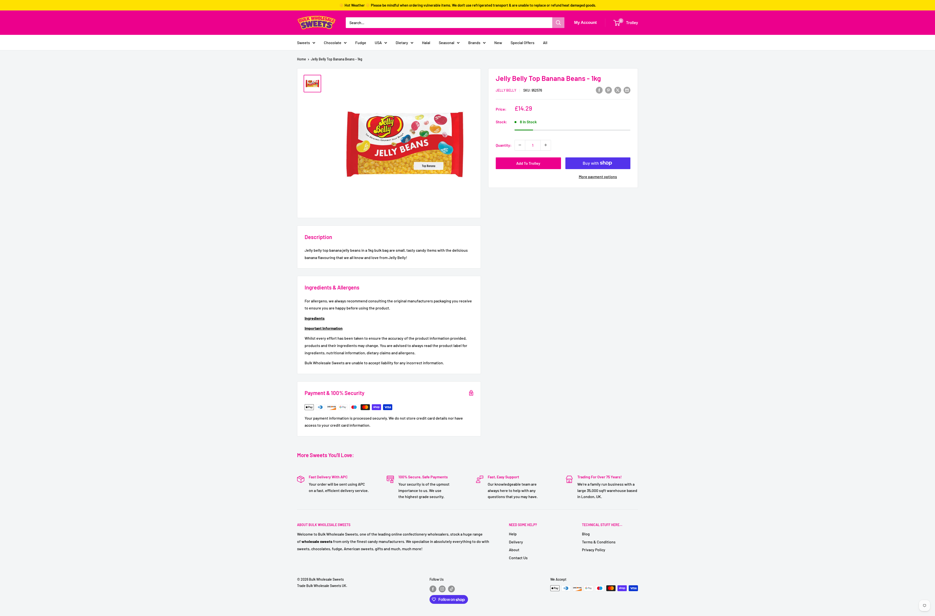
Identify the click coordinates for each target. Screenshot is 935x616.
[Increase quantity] (546, 145)
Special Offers (522, 42)
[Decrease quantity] (520, 145)
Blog (586, 533)
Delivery (516, 541)
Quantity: (504, 145)
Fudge (360, 42)
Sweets (303, 42)
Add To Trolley (528, 163)
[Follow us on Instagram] (442, 588)
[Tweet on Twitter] (617, 90)
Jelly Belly (506, 90)
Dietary (402, 42)
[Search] (558, 22)
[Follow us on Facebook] (433, 588)
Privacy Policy (593, 549)
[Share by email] (627, 90)
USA (378, 42)
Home (301, 59)
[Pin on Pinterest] (608, 90)
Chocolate (332, 42)
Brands (474, 42)
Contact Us (518, 557)
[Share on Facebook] (599, 90)
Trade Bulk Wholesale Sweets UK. (322, 586)
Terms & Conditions (599, 541)
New (498, 42)
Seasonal (446, 42)
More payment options (598, 176)
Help (513, 533)
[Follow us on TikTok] (451, 588)
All (545, 42)
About (514, 549)
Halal (426, 42)
